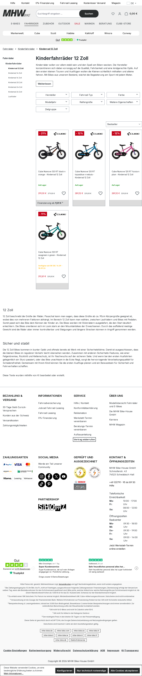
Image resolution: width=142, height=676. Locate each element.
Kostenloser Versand (94, 3)
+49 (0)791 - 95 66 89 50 (122, 482)
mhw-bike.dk (60, 640)
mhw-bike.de (47, 631)
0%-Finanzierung (45, 3)
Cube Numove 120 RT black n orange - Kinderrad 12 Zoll (51, 173)
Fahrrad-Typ (86, 95)
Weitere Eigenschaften (121, 102)
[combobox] (60, 14)
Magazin (116, 3)
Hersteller (50, 95)
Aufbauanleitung (82, 434)
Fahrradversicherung (49, 403)
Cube (37, 33)
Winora (108, 33)
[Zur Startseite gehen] (17, 13)
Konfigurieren (64, 670)
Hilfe (12, 3)
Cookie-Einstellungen (15, 650)
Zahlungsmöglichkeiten (15, 425)
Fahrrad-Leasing (68, 3)
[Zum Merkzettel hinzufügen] (63, 193)
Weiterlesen (44, 83)
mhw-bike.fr (94, 631)
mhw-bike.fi (92, 635)
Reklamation (80, 413)
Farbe (121, 95)
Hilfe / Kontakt (81, 403)
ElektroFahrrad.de (78, 640)
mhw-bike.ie (63, 635)
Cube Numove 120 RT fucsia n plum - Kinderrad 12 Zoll (125, 173)
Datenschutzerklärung (85, 650)
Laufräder (12, 96)
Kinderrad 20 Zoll (15, 82)
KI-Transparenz (130, 650)
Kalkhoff (89, 33)
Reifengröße (86, 102)
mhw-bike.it (48, 635)
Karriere (113, 419)
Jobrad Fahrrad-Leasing (51, 408)
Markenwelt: (17, 33)
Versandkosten (10, 420)
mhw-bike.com (63, 631)
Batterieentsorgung (40, 650)
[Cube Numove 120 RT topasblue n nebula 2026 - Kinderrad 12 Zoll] (89, 150)
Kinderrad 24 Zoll (15, 87)
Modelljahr (50, 102)
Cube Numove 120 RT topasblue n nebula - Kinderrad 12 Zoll (85, 173)
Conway (127, 33)
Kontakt (25, 3)
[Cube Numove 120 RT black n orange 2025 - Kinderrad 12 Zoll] (52, 150)
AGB (102, 650)
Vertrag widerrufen (84, 439)
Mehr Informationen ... (13, 673)
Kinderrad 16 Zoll (15, 78)
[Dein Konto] (119, 13)
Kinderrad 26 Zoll (15, 92)
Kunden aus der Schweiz (16, 415)
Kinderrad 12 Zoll (16, 68)
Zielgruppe (50, 109)
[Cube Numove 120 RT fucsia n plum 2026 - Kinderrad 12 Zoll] (126, 150)
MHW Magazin (117, 424)
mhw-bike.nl (78, 635)
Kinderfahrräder (14, 63)
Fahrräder (8, 58)
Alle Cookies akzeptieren (124, 670)
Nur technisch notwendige (91, 670)
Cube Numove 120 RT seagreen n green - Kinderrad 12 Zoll (52, 254)
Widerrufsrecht (62, 650)
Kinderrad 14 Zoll (15, 73)
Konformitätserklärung (85, 408)
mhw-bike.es (79, 631)
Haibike (70, 33)
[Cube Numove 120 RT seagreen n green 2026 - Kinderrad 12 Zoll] (52, 231)
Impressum (113, 650)
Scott (53, 33)
